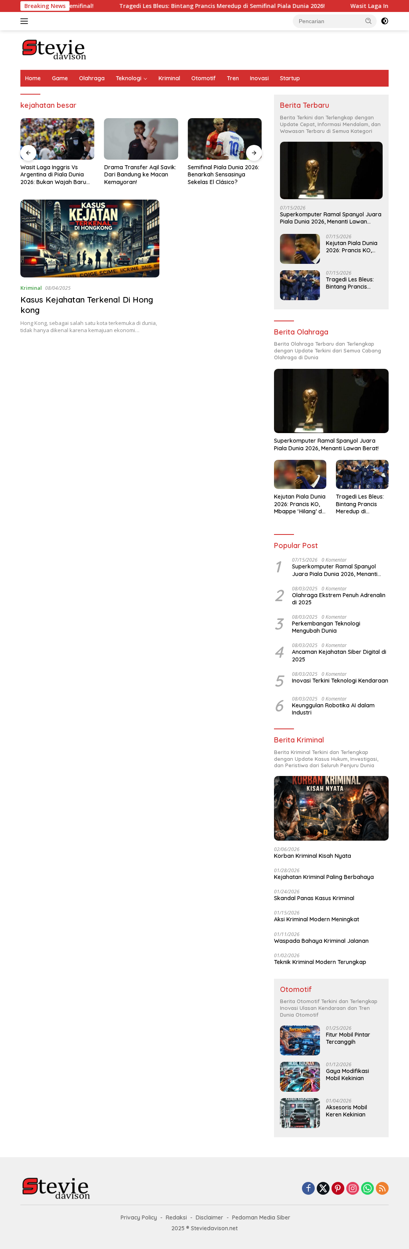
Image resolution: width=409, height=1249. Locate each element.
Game (60, 78)
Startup (290, 78)
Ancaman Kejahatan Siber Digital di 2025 (339, 655)
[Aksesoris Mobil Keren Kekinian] (300, 1113)
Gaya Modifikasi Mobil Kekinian (347, 1074)
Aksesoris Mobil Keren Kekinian (346, 1111)
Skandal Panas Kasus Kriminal (314, 898)
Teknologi (128, 78)
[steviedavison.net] (54, 49)
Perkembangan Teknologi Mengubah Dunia (326, 627)
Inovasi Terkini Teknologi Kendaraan (340, 680)
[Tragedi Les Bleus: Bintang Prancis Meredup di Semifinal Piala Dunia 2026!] (300, 285)
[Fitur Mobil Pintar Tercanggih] (300, 1040)
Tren (233, 78)
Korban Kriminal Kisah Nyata (312, 855)
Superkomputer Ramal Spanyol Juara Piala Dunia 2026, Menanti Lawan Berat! (330, 218)
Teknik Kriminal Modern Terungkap (320, 962)
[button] (369, 20)
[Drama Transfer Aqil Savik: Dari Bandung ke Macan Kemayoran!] (141, 139)
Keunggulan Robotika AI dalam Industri (333, 709)
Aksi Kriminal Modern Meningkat (316, 919)
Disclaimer (209, 1217)
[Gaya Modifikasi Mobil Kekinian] (300, 1077)
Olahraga (92, 78)
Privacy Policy (139, 1217)
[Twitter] (323, 1189)
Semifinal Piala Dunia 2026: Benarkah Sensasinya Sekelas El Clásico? (223, 174)
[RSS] (382, 1189)
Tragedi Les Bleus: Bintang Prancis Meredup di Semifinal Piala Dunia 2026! (197, 6)
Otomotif (203, 78)
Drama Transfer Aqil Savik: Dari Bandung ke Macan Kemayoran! (140, 174)
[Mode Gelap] (385, 21)
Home (33, 78)
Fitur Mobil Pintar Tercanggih (348, 1038)
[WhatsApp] (367, 1189)
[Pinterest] (338, 1189)
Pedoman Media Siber (261, 1217)
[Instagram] (352, 1189)
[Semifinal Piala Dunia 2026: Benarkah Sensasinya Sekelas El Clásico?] (225, 139)
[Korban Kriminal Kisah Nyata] (331, 808)
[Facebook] (308, 1189)
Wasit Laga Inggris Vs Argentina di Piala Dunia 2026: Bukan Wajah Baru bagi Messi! (53, 175)
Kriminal (169, 78)
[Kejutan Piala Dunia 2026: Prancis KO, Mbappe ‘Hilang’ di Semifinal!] (300, 249)
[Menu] (25, 21)
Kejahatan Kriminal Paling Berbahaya (324, 877)
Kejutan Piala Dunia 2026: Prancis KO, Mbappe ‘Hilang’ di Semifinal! (351, 247)
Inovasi (259, 78)
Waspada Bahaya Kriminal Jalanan (321, 940)
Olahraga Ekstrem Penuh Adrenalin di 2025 (338, 599)
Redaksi (176, 1217)
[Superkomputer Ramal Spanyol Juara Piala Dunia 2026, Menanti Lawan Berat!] (331, 171)
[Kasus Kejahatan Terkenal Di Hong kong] (89, 239)
